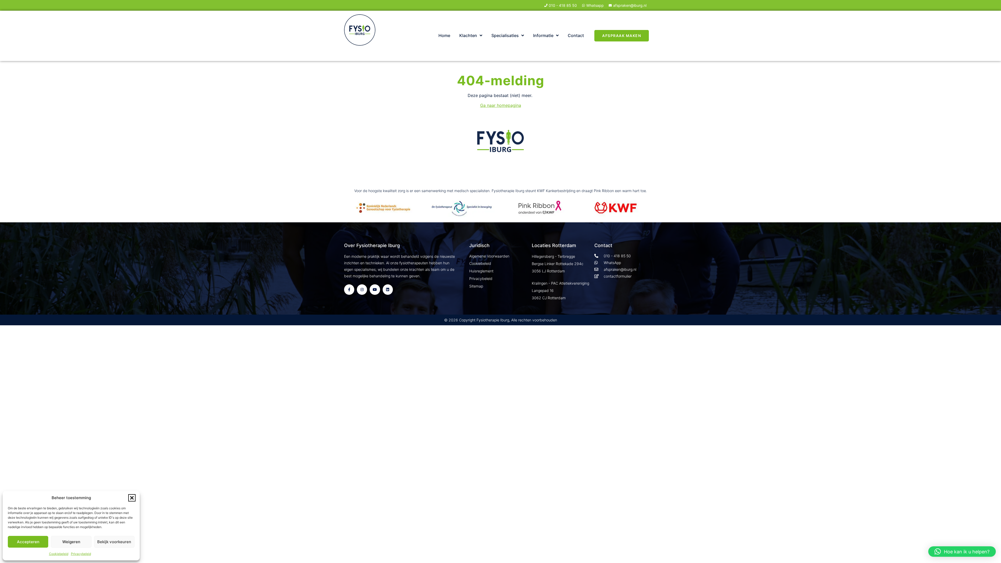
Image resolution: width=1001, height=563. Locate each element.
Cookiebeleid (58, 554)
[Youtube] (375, 289)
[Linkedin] (388, 289)
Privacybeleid (81, 554)
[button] (132, 497)
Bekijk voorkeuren (114, 541)
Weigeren (71, 541)
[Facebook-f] (349, 289)
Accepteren (28, 541)
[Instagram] (362, 289)
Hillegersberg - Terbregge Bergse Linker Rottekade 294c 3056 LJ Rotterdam (557, 263)
